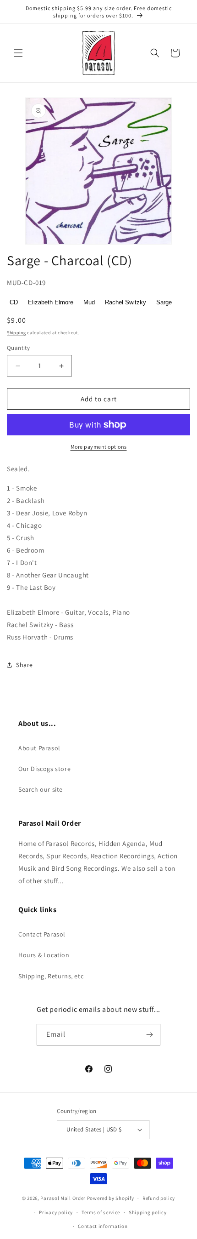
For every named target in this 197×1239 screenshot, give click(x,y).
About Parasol (39, 748)
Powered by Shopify (110, 1198)
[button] (18, 53)
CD (14, 302)
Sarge (164, 302)
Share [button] (24, 665)
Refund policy (158, 1198)
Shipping (16, 333)
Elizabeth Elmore (50, 302)
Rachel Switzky (125, 302)
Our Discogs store (44, 769)
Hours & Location (44, 955)
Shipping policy (148, 1212)
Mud (89, 302)
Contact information (102, 1226)
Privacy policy (56, 1212)
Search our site (40, 789)
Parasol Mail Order (63, 1198)
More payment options (99, 446)
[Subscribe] (150, 1034)
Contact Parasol (42, 934)
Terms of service (101, 1212)
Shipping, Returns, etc (50, 976)
